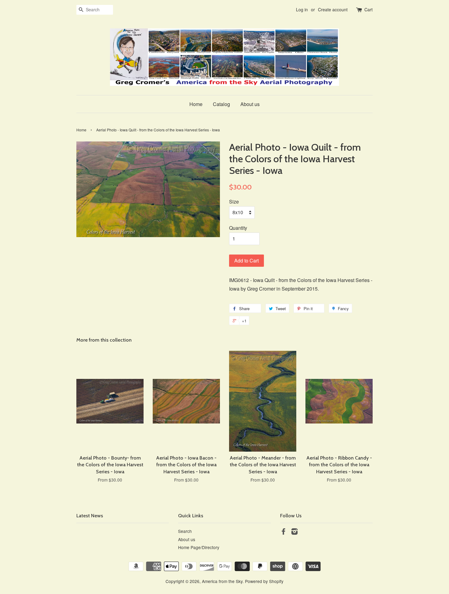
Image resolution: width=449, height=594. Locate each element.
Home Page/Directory (198, 547)
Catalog (221, 104)
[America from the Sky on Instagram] (294, 532)
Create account (333, 9)
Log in (302, 9)
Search (185, 531)
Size (234, 201)
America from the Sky (222, 581)
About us (250, 104)
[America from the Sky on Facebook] (283, 532)
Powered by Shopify (264, 581)
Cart (368, 9)
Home (196, 104)
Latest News (89, 516)
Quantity (238, 227)
